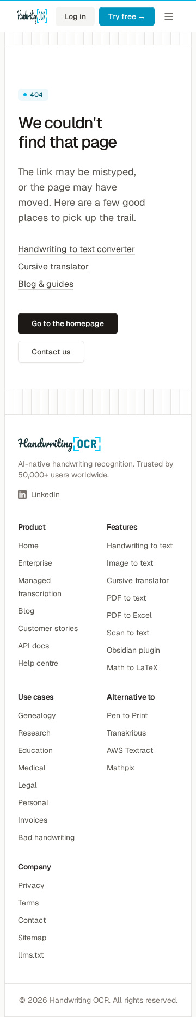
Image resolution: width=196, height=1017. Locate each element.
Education (35, 750)
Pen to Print (127, 715)
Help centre (38, 663)
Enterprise (35, 563)
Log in (75, 16)
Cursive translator (53, 266)
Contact (32, 920)
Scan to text (128, 633)
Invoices (32, 820)
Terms (28, 903)
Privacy (31, 885)
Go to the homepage (68, 323)
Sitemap (32, 937)
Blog (26, 611)
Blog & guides (46, 284)
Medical (32, 768)
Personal (33, 802)
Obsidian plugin (133, 650)
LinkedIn (45, 494)
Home (28, 545)
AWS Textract (130, 750)
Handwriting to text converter (76, 249)
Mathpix (120, 768)
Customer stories (48, 628)
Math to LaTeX (132, 667)
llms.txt (31, 955)
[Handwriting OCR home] (32, 16)
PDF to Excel (129, 615)
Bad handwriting (46, 837)
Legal (27, 785)
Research (34, 733)
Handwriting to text (140, 545)
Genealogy (37, 715)
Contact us (51, 352)
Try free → (126, 16)
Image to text (130, 563)
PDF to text (126, 598)
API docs (33, 646)
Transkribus (126, 733)
